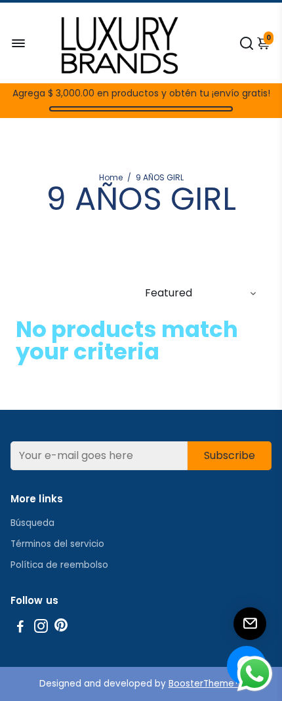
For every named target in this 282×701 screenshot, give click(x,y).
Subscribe (229, 455)
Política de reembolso (59, 565)
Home (111, 177)
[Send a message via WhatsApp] (254, 673)
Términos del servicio (57, 544)
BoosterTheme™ (206, 683)
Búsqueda (32, 523)
